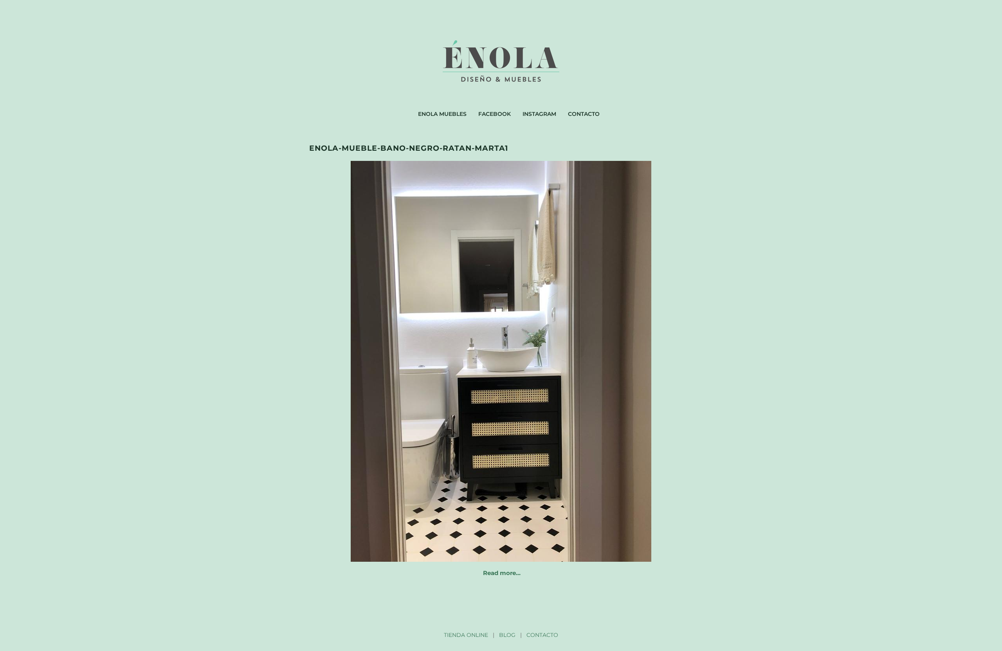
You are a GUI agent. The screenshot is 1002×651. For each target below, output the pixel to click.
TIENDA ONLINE (466, 635)
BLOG (507, 635)
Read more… (502, 573)
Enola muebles (442, 113)
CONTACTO (542, 635)
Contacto (584, 113)
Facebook (494, 113)
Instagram (539, 113)
